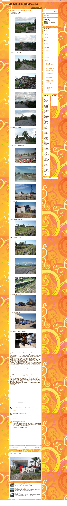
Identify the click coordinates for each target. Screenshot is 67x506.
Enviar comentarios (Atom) (28, 450)
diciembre (48, 48)
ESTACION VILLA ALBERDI (49, 66)
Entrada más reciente (14, 447)
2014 (46, 41)
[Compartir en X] (20, 402)
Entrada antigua (38, 447)
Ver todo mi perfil (47, 25)
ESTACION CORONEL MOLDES (49, 88)
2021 (46, 34)
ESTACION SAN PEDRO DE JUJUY (20, 488)
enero (47, 90)
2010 (46, 47)
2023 (46, 31)
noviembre (48, 50)
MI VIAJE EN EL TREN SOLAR (15, 453)
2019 (46, 36)
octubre (47, 51)
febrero (47, 63)
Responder (14, 410)
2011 (46, 46)
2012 (46, 44)
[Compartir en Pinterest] (22, 402)
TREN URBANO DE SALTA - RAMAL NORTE (49, 78)
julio (47, 56)
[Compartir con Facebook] (21, 402)
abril (47, 60)
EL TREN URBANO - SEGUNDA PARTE (49, 83)
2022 (46, 33)
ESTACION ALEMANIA (49, 64)
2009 (46, 91)
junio (47, 57)
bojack (14, 421)
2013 (46, 43)
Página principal (46, 15)
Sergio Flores (15, 413)
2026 (46, 30)
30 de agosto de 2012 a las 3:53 (20, 421)
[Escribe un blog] (19, 402)
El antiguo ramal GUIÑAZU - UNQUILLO (20, 483)
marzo (47, 61)
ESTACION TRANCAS (49, 70)
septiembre (48, 53)
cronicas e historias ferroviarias (23, 4)
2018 (46, 37)
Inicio (26, 447)
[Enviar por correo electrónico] (18, 402)
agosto (47, 54)
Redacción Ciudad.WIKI (16, 407)
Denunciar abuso (47, 177)
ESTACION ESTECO (17, 493)
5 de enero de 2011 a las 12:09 (25, 407)
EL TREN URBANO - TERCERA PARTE (49, 81)
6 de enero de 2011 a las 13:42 (23, 413)
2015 (46, 40)
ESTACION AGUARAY (49, 73)
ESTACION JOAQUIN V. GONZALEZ (50, 69)
